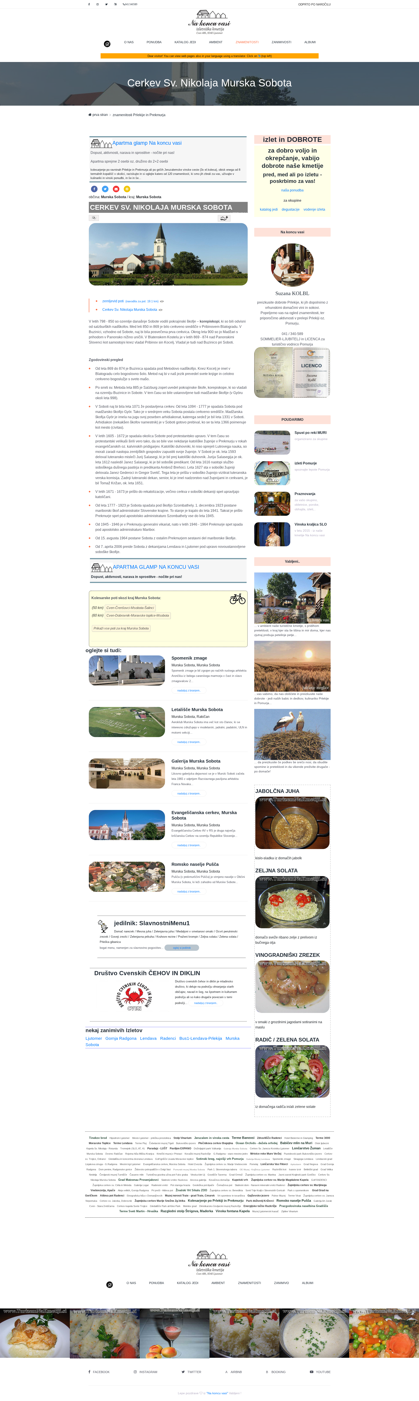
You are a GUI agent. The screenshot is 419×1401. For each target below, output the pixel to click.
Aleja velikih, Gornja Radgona (133, 1190)
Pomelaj (254, 1164)
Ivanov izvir (295, 1169)
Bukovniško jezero (186, 1143)
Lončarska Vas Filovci (274, 1164)
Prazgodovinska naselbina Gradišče (303, 1206)
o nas (129, 42)
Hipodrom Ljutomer (120, 1138)
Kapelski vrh (240, 1179)
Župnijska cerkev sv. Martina (260, 1174)
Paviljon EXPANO (180, 1148)
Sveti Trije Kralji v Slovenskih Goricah (265, 1190)
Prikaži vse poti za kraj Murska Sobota (121, 628)
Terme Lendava (122, 1143)
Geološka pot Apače (203, 1185)
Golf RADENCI (319, 1180)
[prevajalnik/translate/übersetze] (115, 4)
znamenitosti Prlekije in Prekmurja (139, 115)
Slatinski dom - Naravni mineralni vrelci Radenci (260, 1185)
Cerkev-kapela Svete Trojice (132, 1206)
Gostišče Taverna (217, 1174)
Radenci (168, 1038)
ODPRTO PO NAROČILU (314, 4)
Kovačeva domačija (219, 1180)
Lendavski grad (324, 1159)
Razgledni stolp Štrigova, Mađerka (187, 1211)
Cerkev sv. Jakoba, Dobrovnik (116, 1201)
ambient (216, 42)
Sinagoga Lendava (303, 1159)
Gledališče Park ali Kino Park (165, 1206)
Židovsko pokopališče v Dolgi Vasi (153, 1169)
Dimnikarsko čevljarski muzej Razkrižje (220, 1206)
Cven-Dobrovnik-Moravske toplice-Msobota (137, 615)
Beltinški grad (311, 1169)
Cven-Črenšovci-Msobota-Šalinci (130, 608)
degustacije (291, 209)
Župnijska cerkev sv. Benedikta (226, 1190)
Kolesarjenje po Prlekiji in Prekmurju (216, 1200)
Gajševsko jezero (258, 1195)
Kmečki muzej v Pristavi (169, 1153)
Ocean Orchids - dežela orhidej (257, 1143)
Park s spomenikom (298, 1190)
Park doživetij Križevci (260, 1200)
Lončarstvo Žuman (306, 1148)
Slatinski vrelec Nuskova (174, 1180)
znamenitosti (250, 42)
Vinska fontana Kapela (233, 1211)
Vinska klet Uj (198, 1174)
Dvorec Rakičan (114, 1153)
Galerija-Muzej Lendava (258, 1159)
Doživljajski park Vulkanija (207, 1148)
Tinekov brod (98, 1138)
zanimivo (281, 1283)
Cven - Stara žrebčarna (101, 1206)
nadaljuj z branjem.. (189, 690)
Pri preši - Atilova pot (162, 1190)
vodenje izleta (314, 209)
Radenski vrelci (159, 1185)
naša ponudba (292, 190)
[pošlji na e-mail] (116, 189)
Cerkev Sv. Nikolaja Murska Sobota (209, 83)
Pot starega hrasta (180, 1185)
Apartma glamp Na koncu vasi (147, 143)
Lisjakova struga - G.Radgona (101, 1164)
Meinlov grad (190, 1206)
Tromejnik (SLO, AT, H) (132, 1148)
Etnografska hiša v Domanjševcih (144, 1195)
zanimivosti (281, 42)
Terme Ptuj (140, 1143)
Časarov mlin (137, 1174)
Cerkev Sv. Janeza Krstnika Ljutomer (269, 1148)
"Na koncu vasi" (217, 1393)
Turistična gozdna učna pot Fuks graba (167, 1174)
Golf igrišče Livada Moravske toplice (174, 1159)
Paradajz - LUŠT (157, 1148)
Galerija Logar (141, 1185)
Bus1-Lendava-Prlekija (200, 1038)
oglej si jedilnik (182, 947)
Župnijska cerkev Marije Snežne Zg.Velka (160, 1200)
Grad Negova (311, 1164)
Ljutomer (94, 1038)
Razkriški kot (279, 1169)
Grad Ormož (236, 1174)
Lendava (148, 1038)
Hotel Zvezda (195, 1164)
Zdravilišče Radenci (269, 1138)
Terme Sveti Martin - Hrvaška (138, 1211)
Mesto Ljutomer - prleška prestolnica (151, 1138)
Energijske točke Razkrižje (260, 1206)
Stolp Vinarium (182, 1138)
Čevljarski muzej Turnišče (113, 1174)
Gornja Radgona (121, 1038)
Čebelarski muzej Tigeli (161, 1143)
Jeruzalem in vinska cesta (211, 1138)
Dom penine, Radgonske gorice (115, 1169)
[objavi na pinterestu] (127, 189)
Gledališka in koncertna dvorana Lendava (130, 1159)
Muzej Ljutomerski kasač (265, 1211)
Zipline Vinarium (289, 1211)
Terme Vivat (294, 1195)
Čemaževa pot (224, 1185)
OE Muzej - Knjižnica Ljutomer (255, 1169)
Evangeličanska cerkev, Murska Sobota (164, 1164)
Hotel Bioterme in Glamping (298, 1138)
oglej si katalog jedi (106, 1343)
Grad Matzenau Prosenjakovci (138, 1179)
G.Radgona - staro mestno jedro (230, 1153)
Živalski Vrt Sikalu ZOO (191, 1190)
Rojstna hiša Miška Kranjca (139, 1153)
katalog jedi (185, 42)
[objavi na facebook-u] (94, 189)
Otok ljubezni (322, 1143)
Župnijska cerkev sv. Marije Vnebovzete (226, 1164)
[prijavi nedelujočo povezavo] (161, 301)
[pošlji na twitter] (105, 189)
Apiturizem (295, 1164)
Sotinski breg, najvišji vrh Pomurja (220, 1158)
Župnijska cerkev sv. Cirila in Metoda (112, 1185)
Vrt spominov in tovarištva (231, 1195)
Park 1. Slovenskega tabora (222, 1169)
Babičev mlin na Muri (296, 1143)
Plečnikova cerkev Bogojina (215, 1143)
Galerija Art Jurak (323, 1201)
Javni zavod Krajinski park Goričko (297, 1174)
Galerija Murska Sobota (235, 1148)
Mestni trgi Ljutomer (130, 1164)
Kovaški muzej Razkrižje (198, 1153)
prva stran (100, 115)
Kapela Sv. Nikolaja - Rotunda (102, 1148)
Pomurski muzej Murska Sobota (189, 1169)
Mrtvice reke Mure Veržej (265, 1153)
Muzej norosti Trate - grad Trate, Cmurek (190, 1195)
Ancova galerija (198, 1180)
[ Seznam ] (238, 213)
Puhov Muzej (278, 1195)
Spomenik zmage (282, 1159)
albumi (310, 42)
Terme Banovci (243, 1138)
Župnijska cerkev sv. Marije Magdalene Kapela (280, 1179)
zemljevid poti (113, 301)
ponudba (154, 42)
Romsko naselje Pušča (293, 1200)
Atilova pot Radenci (112, 1195)
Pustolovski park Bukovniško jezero (303, 1153)
